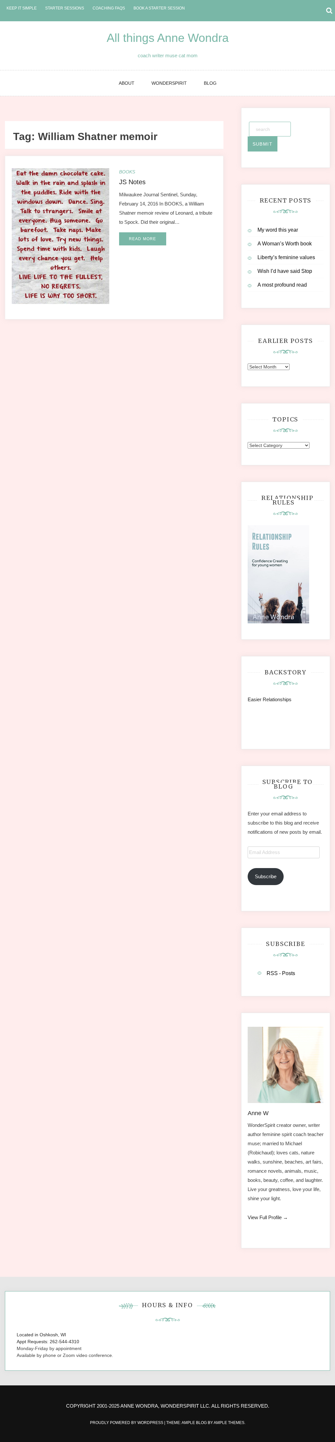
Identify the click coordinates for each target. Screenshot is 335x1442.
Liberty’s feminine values (286, 257)
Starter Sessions (64, 8)
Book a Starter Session (159, 8)
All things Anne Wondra (168, 38)
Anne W (258, 1113)
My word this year (277, 230)
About (126, 83)
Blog (210, 83)
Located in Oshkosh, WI (41, 1334)
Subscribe (265, 876)
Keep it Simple (22, 8)
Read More (142, 239)
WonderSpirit (169, 83)
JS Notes (132, 182)
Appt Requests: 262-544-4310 (48, 1341)
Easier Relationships (271, 699)
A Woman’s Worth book (284, 243)
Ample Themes (229, 1422)
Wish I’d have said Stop (284, 271)
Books (127, 171)
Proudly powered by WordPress (127, 1422)
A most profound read (282, 285)
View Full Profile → (268, 1217)
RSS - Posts (281, 973)
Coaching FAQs (109, 8)
